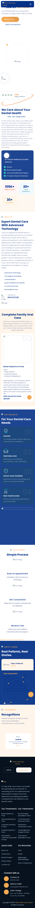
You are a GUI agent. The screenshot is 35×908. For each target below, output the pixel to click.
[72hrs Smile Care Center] (9, 4)
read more (18, 745)
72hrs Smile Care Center (24, 902)
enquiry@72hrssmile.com (19, 887)
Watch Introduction (12, 24)
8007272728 (13, 297)
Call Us (8, 770)
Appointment (9, 19)
